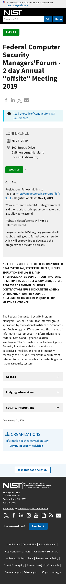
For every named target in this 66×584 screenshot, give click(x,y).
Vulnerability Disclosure (46, 551)
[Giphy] (43, 515)
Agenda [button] (11, 377)
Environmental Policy (47, 558)
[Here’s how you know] (33, 4)
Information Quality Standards (43, 565)
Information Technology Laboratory (27, 441)
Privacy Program (47, 544)
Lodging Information (20, 392)
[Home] (13, 13)
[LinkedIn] (21, 515)
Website (14, 169)
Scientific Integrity (14, 565)
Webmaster (8, 508)
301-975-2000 (9, 502)
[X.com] (19, 100)
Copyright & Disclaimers (17, 551)
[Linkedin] (12, 100)
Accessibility (29, 544)
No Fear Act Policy (15, 558)
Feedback (38, 526)
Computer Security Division (26, 446)
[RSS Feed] (51, 515)
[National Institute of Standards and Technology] (27, 485)
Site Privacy (13, 544)
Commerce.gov (13, 572)
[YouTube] (36, 515)
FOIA (30, 558)
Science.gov (30, 572)
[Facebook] (6, 100)
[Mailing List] (58, 515)
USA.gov (44, 572)
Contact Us (23, 508)
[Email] (26, 100)
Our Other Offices (39, 508)
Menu (58, 19)
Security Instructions (20, 407)
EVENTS (11, 32)
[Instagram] (28, 515)
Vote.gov (56, 572)
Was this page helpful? (32, 470)
